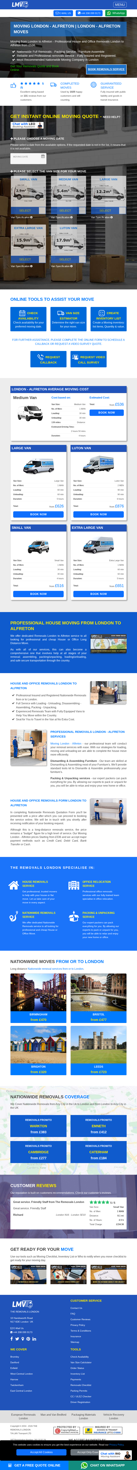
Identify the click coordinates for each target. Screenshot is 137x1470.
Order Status (77, 1375)
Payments (76, 1387)
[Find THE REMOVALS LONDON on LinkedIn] (34, 1347)
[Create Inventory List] (68, 1282)
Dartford (14, 1370)
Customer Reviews (80, 1327)
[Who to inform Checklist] (109, 1282)
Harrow (14, 1387)
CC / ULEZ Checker (81, 1404)
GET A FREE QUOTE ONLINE (36, 1465)
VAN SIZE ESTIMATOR (68, 319)
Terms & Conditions (81, 1338)
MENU (120, 5)
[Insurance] (102, 1438)
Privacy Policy (116, 1444)
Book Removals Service (106, 69)
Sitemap (75, 1349)
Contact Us (76, 1315)
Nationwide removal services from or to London (55, 968)
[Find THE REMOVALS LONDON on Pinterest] (28, 1347)
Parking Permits (79, 1398)
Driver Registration (80, 1409)
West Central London (21, 1381)
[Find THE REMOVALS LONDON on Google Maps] (23, 1347)
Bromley (14, 1364)
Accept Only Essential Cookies (95, 1452)
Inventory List (78, 1381)
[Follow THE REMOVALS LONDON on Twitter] (17, 1347)
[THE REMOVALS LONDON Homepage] (20, 4)
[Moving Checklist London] (28, 1282)
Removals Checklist (81, 1392)
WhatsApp (118, 13)
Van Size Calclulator (81, 1370)
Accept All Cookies (41, 1452)
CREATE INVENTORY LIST (109, 319)
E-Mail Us (18, 1336)
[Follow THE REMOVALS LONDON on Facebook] (11, 1347)
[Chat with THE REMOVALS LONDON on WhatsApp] (85, 1465)
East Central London (21, 1398)
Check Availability (80, 1364)
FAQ (73, 1321)
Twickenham (17, 1392)
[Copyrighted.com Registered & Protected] (66, 1438)
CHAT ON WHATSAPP (107, 1465)
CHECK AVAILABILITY (28, 319)
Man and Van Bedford (53, 1422)
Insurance (76, 1344)
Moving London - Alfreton (65, 743)
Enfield (14, 1375)
